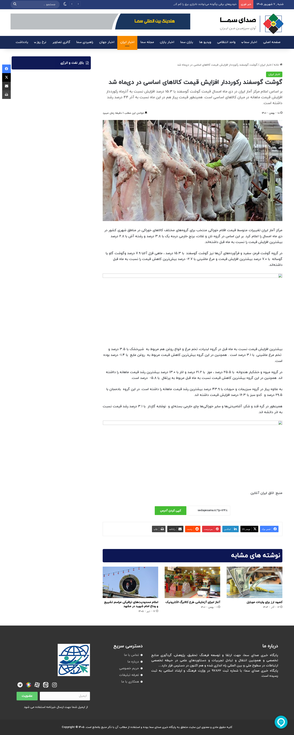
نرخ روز (41, 42)
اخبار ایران (127, 42)
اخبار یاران (167, 42)
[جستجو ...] (15, 4)
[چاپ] (6, 94)
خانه (277, 65)
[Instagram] (54, 684)
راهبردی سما (84, 42)
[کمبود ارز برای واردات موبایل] (254, 582)
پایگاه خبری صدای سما (162, 727)
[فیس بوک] (6, 69)
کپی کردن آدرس (170, 511)
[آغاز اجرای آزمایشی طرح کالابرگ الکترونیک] (192, 582)
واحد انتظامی (226, 42)
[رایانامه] (6, 86)
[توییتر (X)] (6, 77)
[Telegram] (20, 684)
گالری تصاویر (61, 42)
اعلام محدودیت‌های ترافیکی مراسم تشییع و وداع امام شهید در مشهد (131, 604)
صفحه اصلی (271, 42)
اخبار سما (250, 42)
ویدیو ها (205, 42)
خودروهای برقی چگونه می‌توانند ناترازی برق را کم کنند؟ (203, 4)
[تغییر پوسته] (65, 4)
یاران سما (186, 42)
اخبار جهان (106, 42)
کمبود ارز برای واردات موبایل (264, 602)
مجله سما (147, 42)
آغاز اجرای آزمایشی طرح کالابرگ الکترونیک (193, 602)
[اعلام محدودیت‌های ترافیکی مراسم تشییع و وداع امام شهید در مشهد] (130, 582)
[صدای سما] (251, 24)
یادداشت (22, 42)
